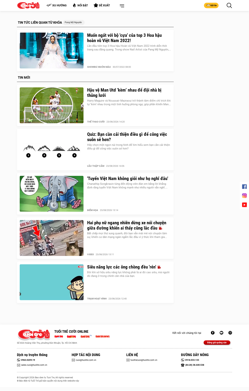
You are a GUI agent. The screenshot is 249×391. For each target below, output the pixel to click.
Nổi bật (82, 5)
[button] (121, 6)
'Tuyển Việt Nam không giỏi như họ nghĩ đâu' (127, 178)
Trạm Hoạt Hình (97, 298)
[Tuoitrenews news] (102, 336)
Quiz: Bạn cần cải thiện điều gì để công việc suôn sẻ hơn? (127, 137)
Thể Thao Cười (96, 121)
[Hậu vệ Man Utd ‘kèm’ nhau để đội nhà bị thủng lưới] (51, 105)
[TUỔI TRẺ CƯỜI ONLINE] (34, 335)
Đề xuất (104, 5)
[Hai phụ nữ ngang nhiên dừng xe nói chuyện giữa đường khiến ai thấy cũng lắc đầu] (51, 238)
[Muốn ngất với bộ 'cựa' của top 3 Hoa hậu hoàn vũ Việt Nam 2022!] (51, 51)
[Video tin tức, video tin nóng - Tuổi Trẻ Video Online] (88, 336)
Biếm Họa (92, 210)
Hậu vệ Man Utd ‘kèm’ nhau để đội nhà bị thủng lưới (124, 92)
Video (90, 254)
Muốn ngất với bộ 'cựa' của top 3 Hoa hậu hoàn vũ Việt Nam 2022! (124, 38)
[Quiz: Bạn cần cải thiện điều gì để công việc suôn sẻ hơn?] (51, 150)
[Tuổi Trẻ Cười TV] (221, 333)
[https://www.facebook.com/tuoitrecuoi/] (213, 333)
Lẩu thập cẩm (95, 166)
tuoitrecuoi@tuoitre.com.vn (144, 360)
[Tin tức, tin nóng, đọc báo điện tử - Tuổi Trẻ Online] (59, 336)
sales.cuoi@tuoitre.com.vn (34, 365)
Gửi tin (213, 5)
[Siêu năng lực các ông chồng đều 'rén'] (51, 282)
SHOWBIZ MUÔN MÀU (99, 67)
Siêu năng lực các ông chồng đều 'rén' (122, 267)
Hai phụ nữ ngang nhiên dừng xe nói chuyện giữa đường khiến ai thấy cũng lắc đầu (126, 225)
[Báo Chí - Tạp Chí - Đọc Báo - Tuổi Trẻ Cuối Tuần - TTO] (73, 336)
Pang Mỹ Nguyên (73, 22)
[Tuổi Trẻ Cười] (230, 333)
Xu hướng (59, 5)
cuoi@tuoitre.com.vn (86, 360)
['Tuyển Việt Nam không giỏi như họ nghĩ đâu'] (51, 194)
